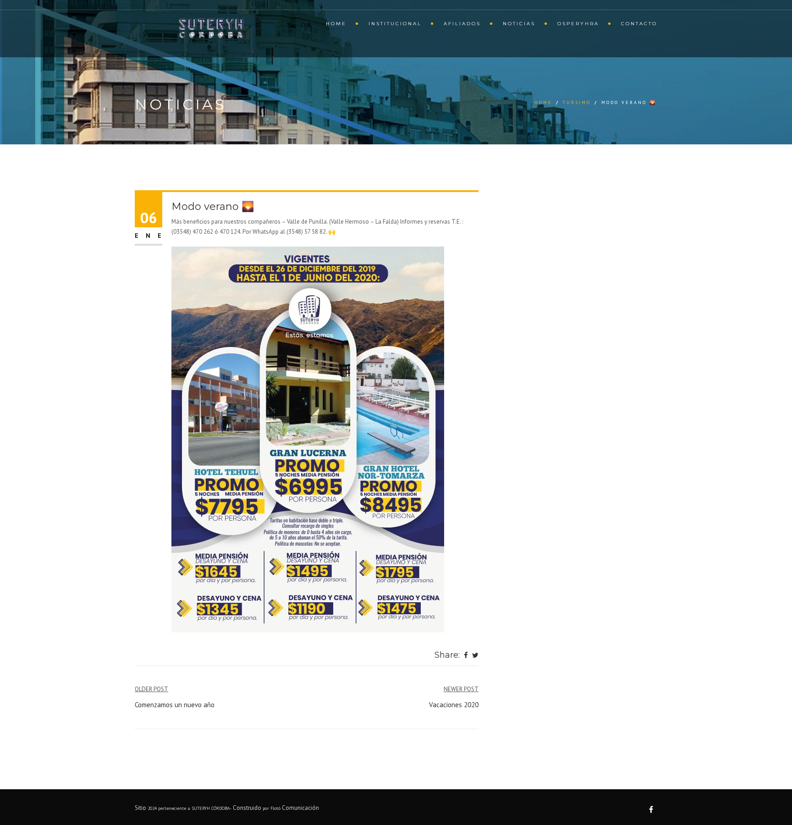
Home (336, 24)
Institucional (395, 24)
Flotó (276, 808)
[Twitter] (475, 656)
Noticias (519, 24)
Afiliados (462, 24)
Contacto (639, 24)
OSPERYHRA (578, 24)
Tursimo (577, 102)
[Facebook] (466, 656)
